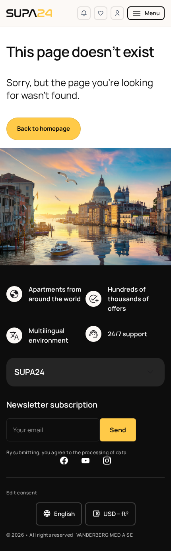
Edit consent (21, 493)
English (64, 514)
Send (118, 430)
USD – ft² (115, 514)
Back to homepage (43, 128)
